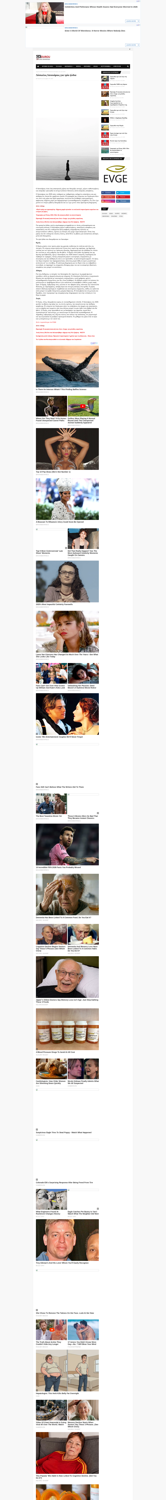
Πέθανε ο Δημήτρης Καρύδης (118, 118)
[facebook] (129, 49)
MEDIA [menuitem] (78, 66)
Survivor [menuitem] (117, 66)
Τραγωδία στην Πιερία (116, 125)
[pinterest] (123, 197)
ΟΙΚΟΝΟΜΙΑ (105, 216)
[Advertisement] (67, 95)
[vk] (123, 201)
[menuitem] (38, 66)
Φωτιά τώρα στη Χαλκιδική (118, 141)
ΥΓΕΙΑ (121, 216)
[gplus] (108, 197)
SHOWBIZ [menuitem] (87, 66)
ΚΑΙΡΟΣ (117, 213)
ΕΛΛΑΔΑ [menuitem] (59, 66)
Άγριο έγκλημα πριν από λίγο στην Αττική (118, 134)
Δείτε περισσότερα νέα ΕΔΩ (46, 322)
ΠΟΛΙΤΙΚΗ (114, 216)
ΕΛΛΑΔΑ (104, 213)
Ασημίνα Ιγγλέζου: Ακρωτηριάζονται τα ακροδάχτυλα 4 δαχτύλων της (118, 103)
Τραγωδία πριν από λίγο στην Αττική (118, 111)
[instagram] (108, 201)
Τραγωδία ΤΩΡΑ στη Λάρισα (118, 84)
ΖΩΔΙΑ (45, 71)
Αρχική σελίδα (39, 71)
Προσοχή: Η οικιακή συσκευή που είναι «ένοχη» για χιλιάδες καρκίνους (120, 93)
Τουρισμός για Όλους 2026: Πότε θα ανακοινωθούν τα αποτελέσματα (119, 150)
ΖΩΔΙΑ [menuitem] (95, 66)
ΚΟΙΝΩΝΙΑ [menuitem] (68, 66)
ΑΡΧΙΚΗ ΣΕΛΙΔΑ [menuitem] (47, 66)
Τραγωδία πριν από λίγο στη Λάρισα (118, 77)
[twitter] (123, 192)
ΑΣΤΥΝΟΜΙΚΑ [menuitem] (105, 66)
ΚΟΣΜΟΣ (124, 213)
